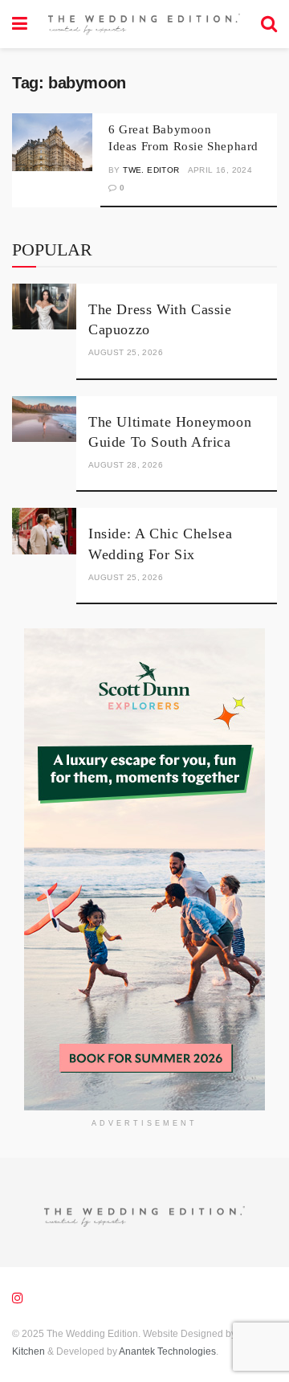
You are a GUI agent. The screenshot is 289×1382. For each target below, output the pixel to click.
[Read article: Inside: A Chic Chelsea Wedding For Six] (44, 531)
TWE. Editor (151, 170)
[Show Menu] (19, 24)
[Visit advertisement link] (144, 869)
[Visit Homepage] (144, 24)
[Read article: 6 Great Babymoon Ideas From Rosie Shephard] (52, 142)
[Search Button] (269, 24)
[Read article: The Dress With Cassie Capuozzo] (44, 306)
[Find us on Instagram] (17, 1298)
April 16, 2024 (220, 170)
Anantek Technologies (166, 1351)
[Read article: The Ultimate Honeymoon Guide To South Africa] (44, 419)
